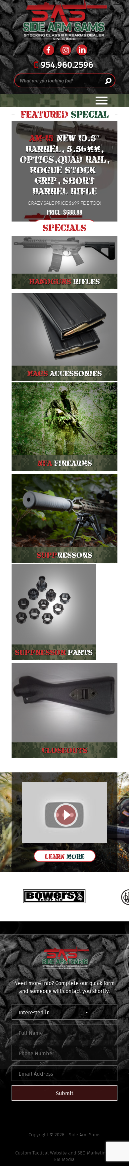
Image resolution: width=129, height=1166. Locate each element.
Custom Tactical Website (41, 1153)
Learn (64, 856)
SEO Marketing (92, 1153)
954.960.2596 (65, 66)
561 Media (64, 1159)
